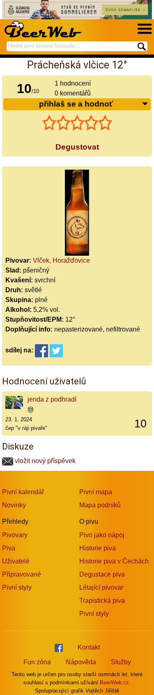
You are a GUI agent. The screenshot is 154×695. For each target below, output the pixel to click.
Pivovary (15, 534)
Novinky (14, 505)
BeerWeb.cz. (115, 682)
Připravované (21, 574)
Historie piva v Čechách (114, 561)
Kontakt (89, 647)
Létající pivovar (101, 587)
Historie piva (97, 548)
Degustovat (77, 147)
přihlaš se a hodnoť (76, 104)
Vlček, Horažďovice (61, 260)
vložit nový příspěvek (44, 460)
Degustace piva (102, 574)
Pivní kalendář (23, 491)
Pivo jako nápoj (101, 534)
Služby (121, 662)
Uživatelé (16, 561)
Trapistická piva (102, 600)
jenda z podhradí (52, 399)
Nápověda (81, 662)
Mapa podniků (100, 505)
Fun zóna (37, 662)
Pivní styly (17, 587)
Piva (8, 548)
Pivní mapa (95, 491)
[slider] (77, 123)
